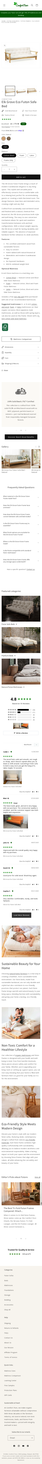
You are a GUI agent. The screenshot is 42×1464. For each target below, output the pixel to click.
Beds (6, 1280)
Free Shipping (6, 126)
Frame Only (8, 160)
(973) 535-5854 (19, 1458)
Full (5, 147)
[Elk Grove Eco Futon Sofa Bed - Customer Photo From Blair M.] (25, 726)
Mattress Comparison (22, 339)
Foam (22, 155)
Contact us (31, 569)
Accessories (8, 1305)
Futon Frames (26, 21)
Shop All (7, 1310)
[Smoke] (9, 138)
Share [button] (6, 370)
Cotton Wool (9, 155)
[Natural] (3, 138)
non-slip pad (19, 297)
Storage (7, 1295)
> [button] (21, 915)
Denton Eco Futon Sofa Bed (12, 786)
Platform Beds (7, 655)
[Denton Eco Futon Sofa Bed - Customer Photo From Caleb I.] (17, 726)
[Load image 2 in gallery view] (21, 91)
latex (19, 307)
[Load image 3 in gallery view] (32, 91)
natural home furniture (18, 974)
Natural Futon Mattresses (12, 687)
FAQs (6, 1333)
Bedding (7, 1300)
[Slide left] (2, 91)
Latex (32, 155)
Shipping (7, 1323)
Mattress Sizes (9, 1371)
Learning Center (10, 1380)
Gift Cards (8, 1395)
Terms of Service (10, 1357)
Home (4, 21)
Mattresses (8, 1285)
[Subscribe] (31, 1437)
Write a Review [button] (22, 733)
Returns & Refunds (11, 1328)
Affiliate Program (10, 1352)
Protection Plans (10, 1390)
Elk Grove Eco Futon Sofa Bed (13, 831)
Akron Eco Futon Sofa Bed (11, 904)
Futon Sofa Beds (13, 21)
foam (12, 307)
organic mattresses (23, 1055)
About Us (7, 1343)
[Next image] (39, 446)
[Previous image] (35, 446)
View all (37, 1177)
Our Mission (8, 1348)
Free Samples (9, 1385)
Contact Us (8, 1338)
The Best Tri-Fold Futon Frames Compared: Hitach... (19, 1209)
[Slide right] (39, 91)
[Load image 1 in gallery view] (10, 91)
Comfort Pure (13, 1454)
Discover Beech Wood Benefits (21, 437)
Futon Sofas (9, 1276)
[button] (4, 5)
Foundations (9, 1290)
